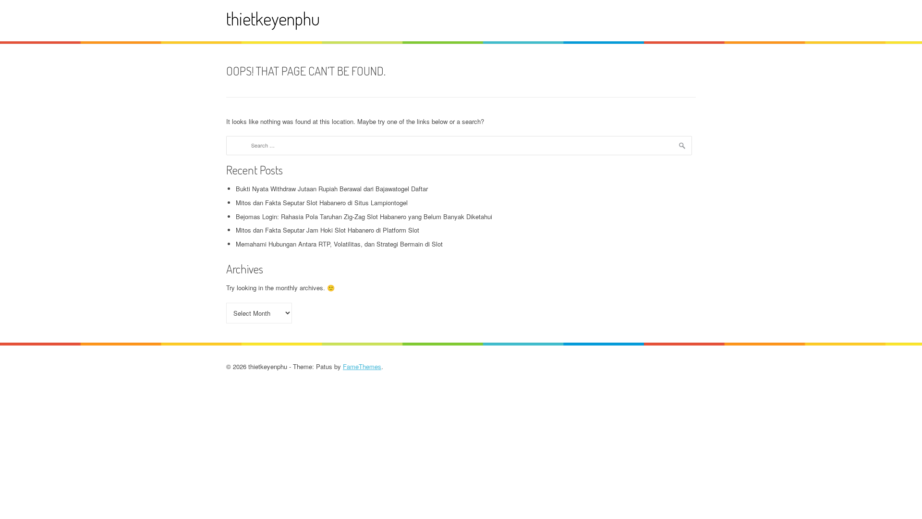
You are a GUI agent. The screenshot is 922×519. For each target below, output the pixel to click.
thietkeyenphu (273, 18)
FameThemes (362, 366)
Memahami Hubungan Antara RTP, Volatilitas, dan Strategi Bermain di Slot (339, 243)
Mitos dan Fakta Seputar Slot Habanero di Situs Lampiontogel (322, 202)
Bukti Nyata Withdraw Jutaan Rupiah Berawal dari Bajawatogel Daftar (332, 188)
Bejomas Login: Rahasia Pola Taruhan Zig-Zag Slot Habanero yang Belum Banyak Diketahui (364, 216)
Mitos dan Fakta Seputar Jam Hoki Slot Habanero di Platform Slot (327, 230)
